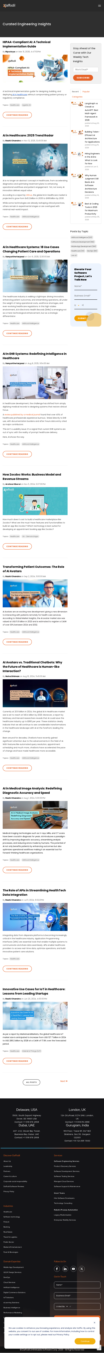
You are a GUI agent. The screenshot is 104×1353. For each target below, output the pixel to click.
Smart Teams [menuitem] (59, 1193)
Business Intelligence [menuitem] (12, 1308)
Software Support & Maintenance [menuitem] (67, 1186)
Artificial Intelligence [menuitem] (12, 1287)
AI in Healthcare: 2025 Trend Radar (28, 135)
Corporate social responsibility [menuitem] (15, 1181)
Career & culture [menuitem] (10, 1176)
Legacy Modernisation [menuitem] (63, 1215)
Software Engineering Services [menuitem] (66, 1161)
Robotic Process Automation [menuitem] (66, 1210)
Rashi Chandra (13, 140)
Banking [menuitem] (7, 1227)
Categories (77, 96)
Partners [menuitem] (7, 1171)
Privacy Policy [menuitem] (9, 1191)
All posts (31, 1082)
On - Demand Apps (30, 536)
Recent (75, 91)
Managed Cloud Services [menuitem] (64, 1181)
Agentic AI (26, 105)
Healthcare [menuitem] (8, 1212)
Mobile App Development (83, 246)
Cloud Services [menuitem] (9, 1282)
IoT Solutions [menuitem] (9, 1297)
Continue (85, 1341)
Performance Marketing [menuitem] (13, 1313)
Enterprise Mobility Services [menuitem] (65, 1220)
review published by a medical (19, 414)
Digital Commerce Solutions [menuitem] (14, 1292)
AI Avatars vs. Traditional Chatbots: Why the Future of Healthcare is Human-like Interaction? (32, 666)
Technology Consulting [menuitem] (63, 1203)
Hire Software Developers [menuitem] (64, 1198)
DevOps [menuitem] (7, 1277)
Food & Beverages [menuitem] (11, 1252)
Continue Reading (17, 115)
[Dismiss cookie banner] (94, 1323)
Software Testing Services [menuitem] (64, 1176)
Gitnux (29, 195)
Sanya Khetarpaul (14, 256)
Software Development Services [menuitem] (66, 1171)
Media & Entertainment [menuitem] (13, 1247)
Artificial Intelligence (30, 216)
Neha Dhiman (12, 676)
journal (37, 414)
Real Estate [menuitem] (8, 1232)
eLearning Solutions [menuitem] (11, 1302)
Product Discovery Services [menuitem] (65, 1166)
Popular (86, 91)
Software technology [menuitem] (12, 1217)
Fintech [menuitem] (6, 1222)
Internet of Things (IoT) (31, 1051)
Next (63, 1081)
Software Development (82, 242)
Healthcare (14, 105)
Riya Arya (10, 51)
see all (74, 255)
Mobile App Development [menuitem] (14, 1267)
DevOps (92, 251)
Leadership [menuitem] (8, 1166)
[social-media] (57, 1270)
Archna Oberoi (13, 484)
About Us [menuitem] (7, 1161)
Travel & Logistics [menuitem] (10, 1237)
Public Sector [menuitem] (9, 1242)
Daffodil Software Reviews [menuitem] (14, 1186)
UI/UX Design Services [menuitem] (12, 1272)
